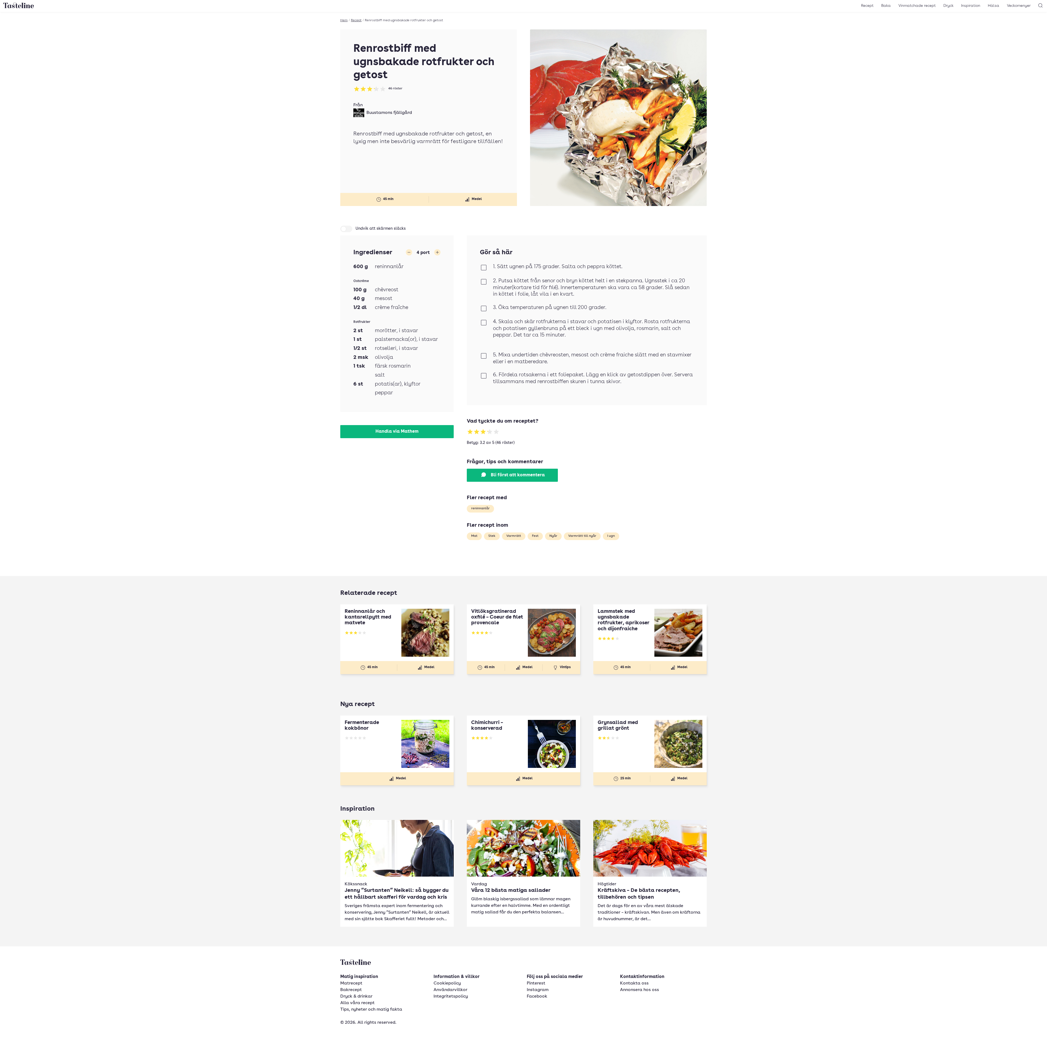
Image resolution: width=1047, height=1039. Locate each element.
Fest (535, 536)
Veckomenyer (1019, 6)
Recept (867, 6)
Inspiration (970, 6)
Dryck (948, 6)
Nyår (553, 536)
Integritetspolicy (451, 996)
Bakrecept (351, 990)
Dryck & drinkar (356, 996)
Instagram (538, 990)
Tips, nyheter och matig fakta (371, 1009)
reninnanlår (480, 508)
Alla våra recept (357, 1003)
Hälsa (993, 6)
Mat (474, 536)
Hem (344, 20)
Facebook (537, 996)
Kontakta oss (634, 983)
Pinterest (536, 983)
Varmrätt (513, 536)
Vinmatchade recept (917, 6)
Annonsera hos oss (639, 990)
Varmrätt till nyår (582, 536)
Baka (886, 6)
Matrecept (351, 983)
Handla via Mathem (397, 431)
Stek (491, 536)
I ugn (611, 536)
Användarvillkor (450, 990)
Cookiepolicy (447, 983)
